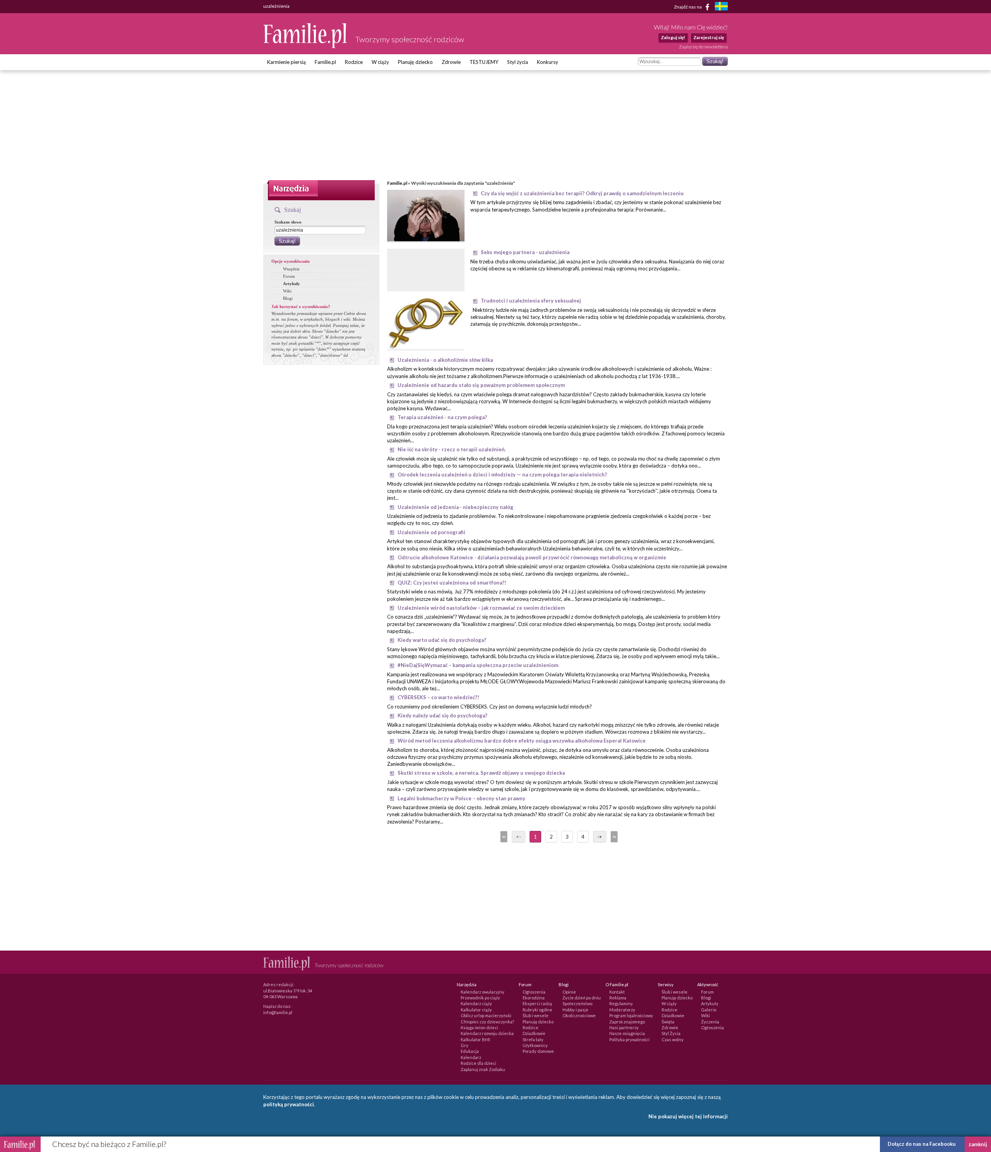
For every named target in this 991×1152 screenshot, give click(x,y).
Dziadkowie (534, 1033)
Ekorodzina (534, 997)
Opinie (569, 991)
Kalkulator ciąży (476, 1009)
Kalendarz (471, 1057)
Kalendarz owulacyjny (482, 991)
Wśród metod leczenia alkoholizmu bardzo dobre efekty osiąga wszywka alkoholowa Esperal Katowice (522, 741)
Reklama (617, 997)
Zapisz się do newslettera (703, 47)
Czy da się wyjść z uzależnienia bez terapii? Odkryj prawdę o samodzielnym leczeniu (582, 193)
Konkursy (547, 62)
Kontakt (617, 991)
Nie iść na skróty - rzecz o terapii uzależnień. (452, 449)
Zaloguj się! (673, 37)
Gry (464, 1045)
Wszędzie (291, 269)
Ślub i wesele (536, 1015)
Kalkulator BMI (475, 1039)
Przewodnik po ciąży (480, 997)
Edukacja (470, 1051)
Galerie (709, 1009)
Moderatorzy (622, 1009)
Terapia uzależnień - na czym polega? (442, 417)
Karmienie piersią (286, 62)
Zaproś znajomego (627, 1021)
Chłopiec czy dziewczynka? (487, 1021)
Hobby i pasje (575, 1009)
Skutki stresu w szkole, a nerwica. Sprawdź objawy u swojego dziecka (481, 773)
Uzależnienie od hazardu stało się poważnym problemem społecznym (481, 385)
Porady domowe (538, 1051)
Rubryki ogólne (537, 1009)
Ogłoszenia (534, 991)
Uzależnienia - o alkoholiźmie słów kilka (445, 360)
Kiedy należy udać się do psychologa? (442, 715)
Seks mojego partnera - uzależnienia (525, 252)
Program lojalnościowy (631, 1015)
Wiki (287, 291)
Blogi (288, 298)
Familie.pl (325, 62)
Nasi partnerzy (624, 1027)
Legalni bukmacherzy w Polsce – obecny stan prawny (461, 798)
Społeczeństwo (577, 1003)
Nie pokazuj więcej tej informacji (688, 1116)
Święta (668, 1021)
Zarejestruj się (708, 37)
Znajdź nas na (688, 6)
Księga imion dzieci (479, 1027)
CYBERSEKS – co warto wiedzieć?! (438, 697)
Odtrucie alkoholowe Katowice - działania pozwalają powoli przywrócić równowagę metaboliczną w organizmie (532, 557)
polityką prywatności (288, 1104)
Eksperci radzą (537, 1003)
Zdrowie (451, 62)
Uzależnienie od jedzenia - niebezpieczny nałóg (455, 507)
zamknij (978, 1144)
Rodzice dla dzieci (478, 1063)
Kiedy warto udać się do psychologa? (442, 640)
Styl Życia (671, 1033)
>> (613, 837)
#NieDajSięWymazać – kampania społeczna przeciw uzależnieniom (478, 665)
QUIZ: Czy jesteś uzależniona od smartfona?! (452, 582)
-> (599, 837)
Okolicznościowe (579, 1015)
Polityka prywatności (629, 1039)
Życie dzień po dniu (581, 997)
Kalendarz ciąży (476, 1003)
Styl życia (517, 62)
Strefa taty (533, 1039)
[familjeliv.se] (721, 7)
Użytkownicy (535, 1045)
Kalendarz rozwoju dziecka (487, 1033)
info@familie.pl (277, 1012)
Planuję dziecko (415, 62)
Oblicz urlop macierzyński (486, 1015)
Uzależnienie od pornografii (431, 532)
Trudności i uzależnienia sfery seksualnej (531, 300)
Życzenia (710, 1021)
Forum (289, 276)
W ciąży (380, 62)
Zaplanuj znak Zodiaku (483, 1069)
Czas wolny (673, 1039)
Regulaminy (621, 1003)
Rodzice (354, 62)
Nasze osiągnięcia (627, 1033)
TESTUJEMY (484, 62)
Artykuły (291, 283)
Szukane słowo (288, 222)
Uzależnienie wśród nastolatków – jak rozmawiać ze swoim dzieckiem (481, 608)
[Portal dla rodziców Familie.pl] (305, 46)
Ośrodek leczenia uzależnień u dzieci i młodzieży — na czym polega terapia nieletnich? (502, 474)
